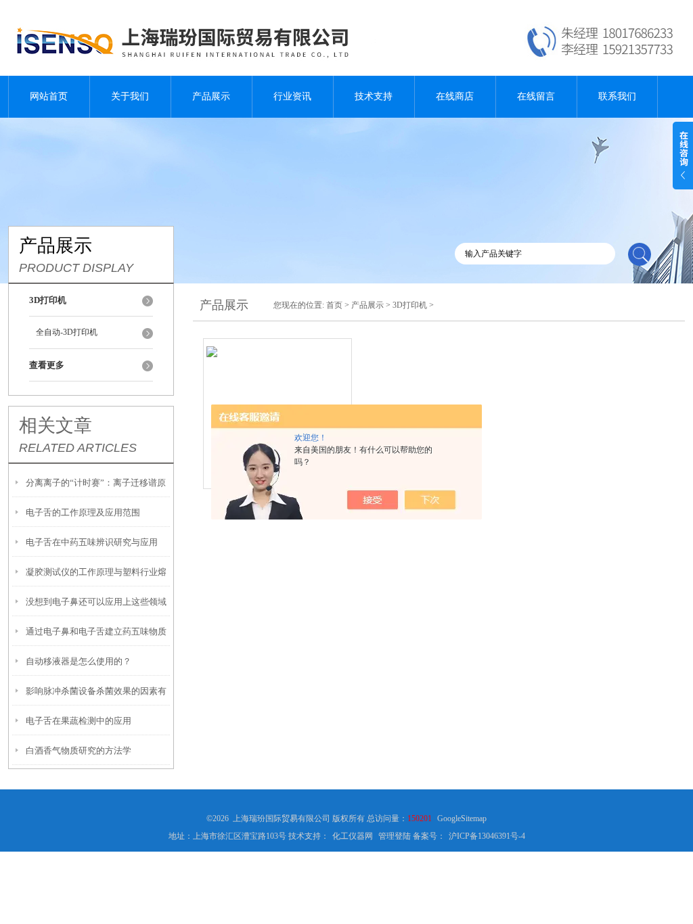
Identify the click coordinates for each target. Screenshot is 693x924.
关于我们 (130, 96)
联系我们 (617, 96)
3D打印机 (410, 305)
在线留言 (536, 96)
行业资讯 (292, 96)
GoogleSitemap (462, 818)
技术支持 (374, 96)
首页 (334, 305)
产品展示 (211, 96)
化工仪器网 (352, 836)
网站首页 (49, 96)
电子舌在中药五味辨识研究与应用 (92, 542)
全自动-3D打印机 (66, 332)
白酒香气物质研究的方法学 (78, 750)
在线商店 (455, 96)
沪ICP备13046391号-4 (487, 836)
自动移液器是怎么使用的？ (78, 661)
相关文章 (55, 425)
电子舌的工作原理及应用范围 (83, 512)
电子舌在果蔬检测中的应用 (78, 721)
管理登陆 (394, 836)
